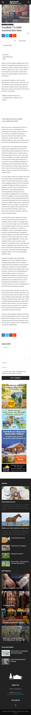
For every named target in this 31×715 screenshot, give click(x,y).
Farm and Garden (7, 647)
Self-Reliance (6, 571)
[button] (2, 2)
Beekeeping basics (9, 502)
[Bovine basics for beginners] (6, 548)
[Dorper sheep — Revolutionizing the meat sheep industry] (6, 563)
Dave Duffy (11, 24)
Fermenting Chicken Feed (18, 538)
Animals (4, 483)
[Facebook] (3, 35)
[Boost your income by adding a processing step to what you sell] (15, 634)
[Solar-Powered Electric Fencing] (6, 662)
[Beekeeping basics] (15, 493)
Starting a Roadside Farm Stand (13, 622)
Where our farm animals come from (15, 528)
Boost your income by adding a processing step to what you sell (13, 639)
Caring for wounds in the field (12, 588)
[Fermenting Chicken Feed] (6, 540)
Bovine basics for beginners (18, 545)
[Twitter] (7, 35)
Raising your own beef (17, 553)
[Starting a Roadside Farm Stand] (15, 616)
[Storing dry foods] (15, 599)
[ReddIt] (14, 35)
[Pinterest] (11, 35)
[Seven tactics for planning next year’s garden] (6, 653)
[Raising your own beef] (6, 556)
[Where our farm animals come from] (15, 519)
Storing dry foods (9, 605)
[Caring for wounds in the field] (15, 582)
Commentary (4, 24)
